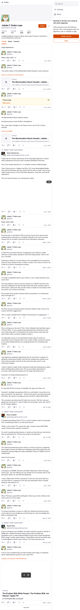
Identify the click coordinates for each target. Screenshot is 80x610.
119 (12, 33)
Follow (42, 26)
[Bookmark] (19, 60)
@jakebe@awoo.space (8, 28)
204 (3, 33)
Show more (6, 103)
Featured (16, 41)
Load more (26, 607)
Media (10, 41)
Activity (4, 41)
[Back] (2, 2)
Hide (49, 182)
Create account (66, 36)
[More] (23, 60)
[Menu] (49, 26)
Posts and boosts (7, 47)
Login (66, 41)
